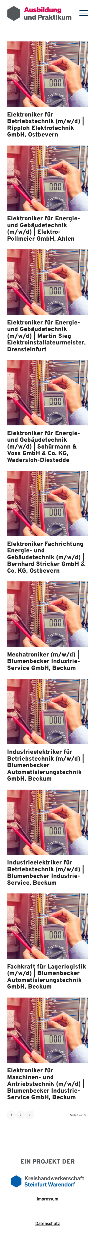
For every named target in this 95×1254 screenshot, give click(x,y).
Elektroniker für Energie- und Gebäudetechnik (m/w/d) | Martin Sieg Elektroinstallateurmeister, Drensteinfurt (46, 336)
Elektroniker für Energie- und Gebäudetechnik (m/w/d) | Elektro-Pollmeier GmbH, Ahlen (43, 229)
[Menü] (81, 13)
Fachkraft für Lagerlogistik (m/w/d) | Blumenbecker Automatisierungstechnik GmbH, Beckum (46, 977)
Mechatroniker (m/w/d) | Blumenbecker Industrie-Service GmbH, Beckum (43, 661)
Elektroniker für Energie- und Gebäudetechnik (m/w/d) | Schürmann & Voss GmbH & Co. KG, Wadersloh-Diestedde (43, 447)
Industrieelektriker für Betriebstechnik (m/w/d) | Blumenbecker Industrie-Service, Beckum (45, 873)
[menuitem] (81, 13)
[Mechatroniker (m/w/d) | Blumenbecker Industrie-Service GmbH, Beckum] (47, 645)
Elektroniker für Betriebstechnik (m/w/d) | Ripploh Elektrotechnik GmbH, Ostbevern (45, 125)
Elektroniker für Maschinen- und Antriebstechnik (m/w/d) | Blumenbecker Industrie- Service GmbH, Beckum (46, 1084)
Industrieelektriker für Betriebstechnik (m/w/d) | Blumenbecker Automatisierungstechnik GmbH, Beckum (45, 765)
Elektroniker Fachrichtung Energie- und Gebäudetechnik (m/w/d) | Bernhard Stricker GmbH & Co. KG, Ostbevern (46, 557)
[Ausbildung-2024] (39, 13)
